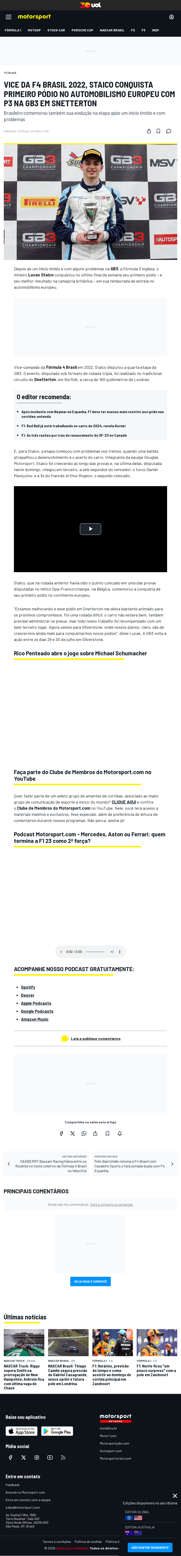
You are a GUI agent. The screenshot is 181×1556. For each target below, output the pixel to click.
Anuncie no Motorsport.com (25, 1492)
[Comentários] (170, 131)
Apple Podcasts (36, 1003)
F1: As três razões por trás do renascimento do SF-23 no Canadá (74, 435)
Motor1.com (108, 1436)
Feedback (13, 1485)
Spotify (28, 987)
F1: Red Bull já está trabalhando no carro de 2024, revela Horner (73, 425)
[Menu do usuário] (171, 17)
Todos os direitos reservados (113, 1548)
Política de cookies (88, 1542)
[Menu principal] (8, 17)
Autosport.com (111, 1451)
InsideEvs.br (108, 1428)
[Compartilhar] (149, 131)
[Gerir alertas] (119, 1133)
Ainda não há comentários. (90, 1204)
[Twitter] (72, 1133)
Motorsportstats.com (115, 1458)
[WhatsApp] (84, 1133)
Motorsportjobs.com (114, 1443)
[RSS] (63, 1457)
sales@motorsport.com (23, 1507)
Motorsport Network (72, 1548)
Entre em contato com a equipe (28, 1500)
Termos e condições (57, 1542)
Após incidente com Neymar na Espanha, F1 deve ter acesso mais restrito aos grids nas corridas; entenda (92, 414)
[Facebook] (61, 1133)
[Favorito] (158, 131)
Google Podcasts (37, 1011)
